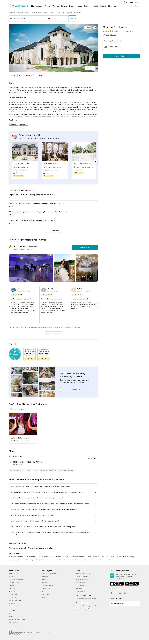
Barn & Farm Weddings (16, 557)
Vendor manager (47, 585)
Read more (13, 120)
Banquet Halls (36, 12)
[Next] (95, 161)
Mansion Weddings (108, 557)
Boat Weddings (28, 560)
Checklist (45, 577)
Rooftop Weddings (93, 557)
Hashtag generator (82, 577)
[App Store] (117, 585)
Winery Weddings (44, 557)
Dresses (72, 6)
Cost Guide (46, 594)
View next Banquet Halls (17, 543)
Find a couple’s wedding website (86, 598)
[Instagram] (125, 593)
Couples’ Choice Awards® (17, 619)
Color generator (81, 585)
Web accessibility (14, 606)
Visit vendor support (82, 609)
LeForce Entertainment (20, 438)
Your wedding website (49, 574)
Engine (44, 591)
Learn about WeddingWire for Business (88, 606)
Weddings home (14, 574)
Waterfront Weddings (90, 560)
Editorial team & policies (16, 579)
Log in (130, 6)
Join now (136, 6)
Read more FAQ (53, 230)
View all (89, 68)
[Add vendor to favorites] (94, 27)
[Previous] (11, 161)
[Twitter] (116, 593)
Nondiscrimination (14, 582)
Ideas (80, 6)
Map (40, 76)
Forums (64, 6)
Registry (87, 6)
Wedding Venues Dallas (16, 470)
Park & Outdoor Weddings (44, 560)
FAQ (20, 76)
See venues (76, 389)
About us (12, 577)
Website (99, 6)
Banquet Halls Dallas (32, 470)
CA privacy (12, 603)
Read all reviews (52, 334)
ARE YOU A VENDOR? (132, 2)
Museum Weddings (15, 560)
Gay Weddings (13, 622)
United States (119, 604)
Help (43, 597)
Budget (44, 582)
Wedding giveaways (82, 579)
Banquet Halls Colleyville (65, 470)
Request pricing (121, 56)
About (13, 76)
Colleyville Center (50, 164)
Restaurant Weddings (77, 557)
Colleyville (60, 12)
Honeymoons (80, 591)
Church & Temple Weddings (126, 557)
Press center (13, 588)
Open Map (92, 458)
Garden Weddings (75, 560)
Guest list (45, 579)
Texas (46, 12)
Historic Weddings (61, 560)
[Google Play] (132, 585)
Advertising (12, 591)
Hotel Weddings (31, 557)
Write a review (85, 248)
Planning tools (36, 6)
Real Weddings (81, 588)
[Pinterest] (120, 593)
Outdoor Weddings (106, 560)
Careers (11, 585)
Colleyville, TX (111, 35)
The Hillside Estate (21, 164)
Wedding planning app (83, 574)
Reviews (30, 76)
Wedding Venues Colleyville (48, 470)
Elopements (112, 6)
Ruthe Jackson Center (83, 164)
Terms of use (13, 594)
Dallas (52, 12)
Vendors (56, 6)
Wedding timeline (81, 582)
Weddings (12, 12)
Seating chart (46, 588)
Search (73, 18)
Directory (12, 613)
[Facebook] (111, 593)
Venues (47, 6)
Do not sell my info (15, 600)
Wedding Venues (23, 12)
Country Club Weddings (60, 557)
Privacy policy (13, 597)
